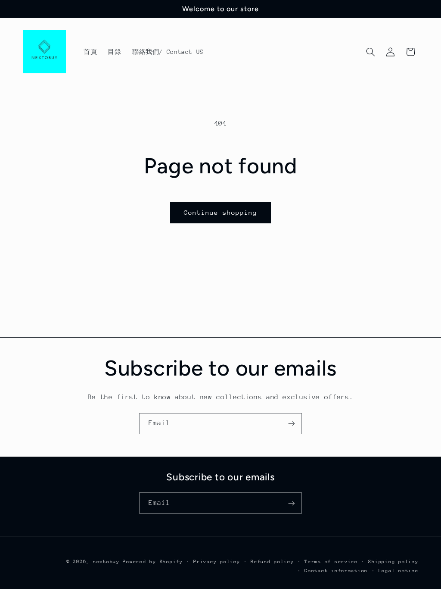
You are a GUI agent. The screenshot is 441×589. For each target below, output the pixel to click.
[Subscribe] (291, 423)
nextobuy (106, 561)
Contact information (336, 570)
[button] (370, 52)
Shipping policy (393, 561)
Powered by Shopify (153, 561)
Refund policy (272, 561)
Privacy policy (216, 561)
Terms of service (331, 561)
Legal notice (399, 570)
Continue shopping (221, 212)
